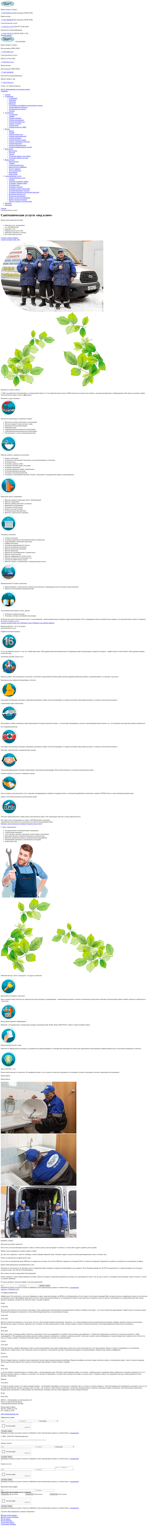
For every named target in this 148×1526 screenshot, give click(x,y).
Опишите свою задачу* (34, 824)
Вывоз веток (13, 174)
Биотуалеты (9, 149)
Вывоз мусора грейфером (17, 167)
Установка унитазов (16, 187)
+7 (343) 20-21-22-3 (7, 26)
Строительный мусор (16, 165)
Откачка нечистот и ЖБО (17, 127)
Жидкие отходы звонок (9, 1515)
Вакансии (12, 103)
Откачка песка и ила (16, 134)
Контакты (8, 203)
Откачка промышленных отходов (20, 147)
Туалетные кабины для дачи (18, 158)
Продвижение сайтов (38, 1440)
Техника (12, 111)
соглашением (74, 1287)
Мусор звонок (5, 1519)
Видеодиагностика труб (17, 194)
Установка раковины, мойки (18, 181)
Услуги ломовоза (14, 169)
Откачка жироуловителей (17, 136)
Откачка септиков (15, 118)
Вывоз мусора (9, 160)
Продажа (12, 152)
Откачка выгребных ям (17, 122)
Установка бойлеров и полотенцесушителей (24, 192)
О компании (9, 96)
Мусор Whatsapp (6, 1520)
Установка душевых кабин (18, 183)
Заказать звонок (6, 35)
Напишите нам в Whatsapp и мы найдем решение (37, 623)
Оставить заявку (7, 1431)
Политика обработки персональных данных (16, 1440)
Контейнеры (13, 172)
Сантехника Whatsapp (8, 1524)
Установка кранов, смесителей (19, 189)
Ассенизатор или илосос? (17, 109)
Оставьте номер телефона (9, 238)
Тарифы (11, 116)
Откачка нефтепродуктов (17, 145)
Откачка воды (13, 125)
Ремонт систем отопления (18, 199)
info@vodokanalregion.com (10, 1414)
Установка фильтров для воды (19, 190)
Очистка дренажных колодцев (19, 142)
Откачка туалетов (15, 123)
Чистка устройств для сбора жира (20, 201)
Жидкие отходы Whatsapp (9, 1517)
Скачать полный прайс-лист (10, 239)
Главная (7, 94)
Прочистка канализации (17, 196)
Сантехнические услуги (13, 176)
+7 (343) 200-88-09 (7, 20)
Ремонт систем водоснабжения (19, 198)
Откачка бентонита (15, 143)
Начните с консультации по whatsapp (13, 824)
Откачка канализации (16, 120)
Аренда (11, 154)
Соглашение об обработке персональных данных (26, 105)
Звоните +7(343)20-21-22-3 (10, 1289)
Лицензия (8, 205)
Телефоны (4, 91)
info (10, 89)
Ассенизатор (9, 113)
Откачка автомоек (15, 138)
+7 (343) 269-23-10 (7, 13)
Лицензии (12, 102)
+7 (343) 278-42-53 (7, 33)
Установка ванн (14, 185)
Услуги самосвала (15, 170)
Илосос (7, 129)
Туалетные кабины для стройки (20, 156)
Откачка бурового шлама (17, 140)
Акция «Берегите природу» (18, 107)
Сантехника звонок (7, 1522)
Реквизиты (12, 100)
